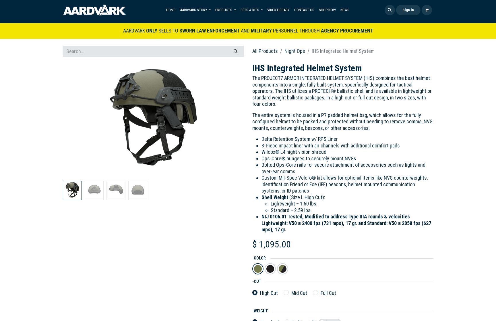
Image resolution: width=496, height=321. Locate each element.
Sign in (408, 10)
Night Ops (294, 51)
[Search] (236, 51)
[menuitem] (171, 10)
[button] (390, 10)
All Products (265, 51)
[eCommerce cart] (427, 10)
